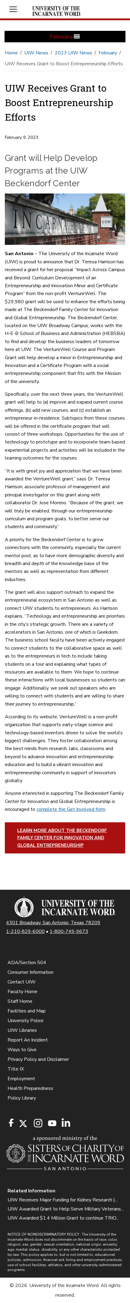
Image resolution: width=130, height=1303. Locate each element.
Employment (21, 1078)
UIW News (36, 53)
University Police (26, 1020)
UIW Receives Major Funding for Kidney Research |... (63, 1200)
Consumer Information (31, 972)
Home (11, 53)
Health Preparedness (30, 1088)
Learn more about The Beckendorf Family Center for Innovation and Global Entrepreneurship (62, 837)
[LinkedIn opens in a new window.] (66, 1123)
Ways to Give (22, 1049)
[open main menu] (16, 9)
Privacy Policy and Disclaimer (38, 1059)
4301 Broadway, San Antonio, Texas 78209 (53, 922)
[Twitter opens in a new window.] (23, 1123)
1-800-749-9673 (69, 931)
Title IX (16, 1069)
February (108, 53)
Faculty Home (22, 991)
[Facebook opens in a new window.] (11, 1122)
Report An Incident (28, 1040)
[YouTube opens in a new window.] (52, 1123)
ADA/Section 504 (27, 962)
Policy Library (22, 1098)
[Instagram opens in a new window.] (37, 1123)
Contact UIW (22, 982)
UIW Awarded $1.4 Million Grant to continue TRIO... (63, 1218)
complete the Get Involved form (71, 809)
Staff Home (20, 1001)
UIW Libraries (22, 1030)
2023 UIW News (73, 53)
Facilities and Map (27, 1011)
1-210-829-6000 (25, 931)
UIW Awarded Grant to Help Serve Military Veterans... (66, 1209)
